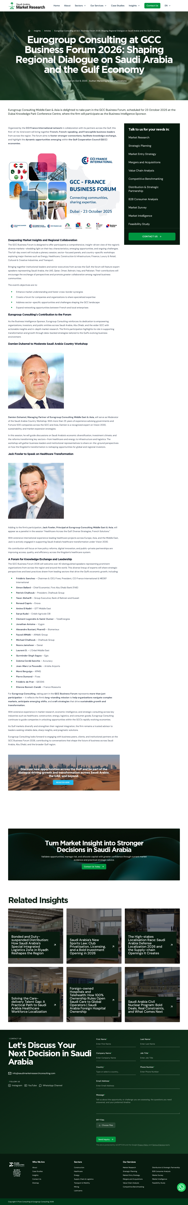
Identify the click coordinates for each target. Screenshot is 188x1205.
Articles (47, 30)
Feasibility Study (158, 1183)
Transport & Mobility (82, 1183)
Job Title (144, 1053)
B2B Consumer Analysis (161, 1171)
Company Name (104, 1053)
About (67, 5)
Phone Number (147, 1067)
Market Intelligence (159, 1179)
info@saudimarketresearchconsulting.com (34, 1073)
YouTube (32, 1085)
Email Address (103, 1081)
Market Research (129, 1167)
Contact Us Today (92, 866)
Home (57, 5)
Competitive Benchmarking (133, 1187)
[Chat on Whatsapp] (181, 1187)
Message (100, 1095)
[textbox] (138, 1105)
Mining (76, 1187)
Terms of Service (158, 1145)
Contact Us (152, 5)
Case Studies (117, 5)
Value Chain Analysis (131, 1183)
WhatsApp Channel (52, 1085)
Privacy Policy (143, 1145)
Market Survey (157, 1175)
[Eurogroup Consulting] (26, 5)
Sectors (79, 5)
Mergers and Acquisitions (133, 1179)
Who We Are (38, 1161)
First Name (101, 1039)
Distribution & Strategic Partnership (166, 1167)
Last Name (145, 1039)
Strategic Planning (130, 1171)
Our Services (96, 5)
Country (100, 1067)
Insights (133, 5)
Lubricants (78, 1191)
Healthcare (78, 1171)
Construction (79, 1167)
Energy (76, 1175)
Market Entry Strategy (131, 1175)
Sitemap (35, 1183)
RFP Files (100, 1120)
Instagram (17, 1085)
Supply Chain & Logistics (83, 1179)
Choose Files (107, 1125)
